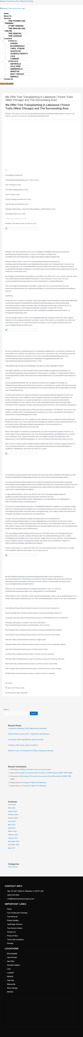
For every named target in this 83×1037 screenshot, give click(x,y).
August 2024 (12, 811)
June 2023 (12, 821)
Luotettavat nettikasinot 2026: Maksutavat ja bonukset (27, 728)
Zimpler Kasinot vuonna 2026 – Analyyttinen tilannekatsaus (28, 734)
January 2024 (13, 818)
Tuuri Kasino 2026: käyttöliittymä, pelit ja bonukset (25, 739)
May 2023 (11, 825)
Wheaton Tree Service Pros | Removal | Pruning (16, 1)
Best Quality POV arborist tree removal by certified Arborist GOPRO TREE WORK (44, 773)
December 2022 (13, 841)
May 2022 (11, 848)
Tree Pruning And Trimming (14, 22)
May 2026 (11, 808)
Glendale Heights (19, 54)
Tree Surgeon (15, 36)
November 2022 (13, 845)
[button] (42, 18)
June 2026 (12, 804)
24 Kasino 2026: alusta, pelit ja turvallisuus (23, 745)
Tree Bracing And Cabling (14, 29)
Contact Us (8, 79)
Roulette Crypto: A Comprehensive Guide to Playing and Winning (30, 751)
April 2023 (11, 828)
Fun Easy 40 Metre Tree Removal (34, 782)
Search (6, 709)
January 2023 (13, 838)
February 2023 (13, 835)
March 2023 (12, 831)
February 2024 (13, 814)
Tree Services (13, 867)
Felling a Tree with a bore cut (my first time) (35, 769)
